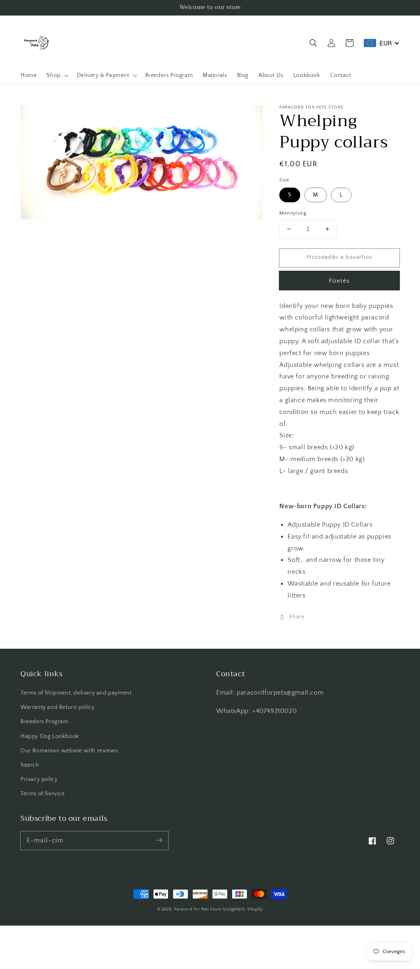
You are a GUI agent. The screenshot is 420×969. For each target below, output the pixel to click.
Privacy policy (39, 779)
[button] (313, 43)
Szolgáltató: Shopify (243, 909)
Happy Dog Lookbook (50, 736)
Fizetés (339, 280)
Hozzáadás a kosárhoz (339, 257)
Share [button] (296, 617)
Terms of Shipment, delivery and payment (76, 693)
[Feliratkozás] (159, 840)
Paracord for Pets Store (198, 909)
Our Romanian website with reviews (69, 750)
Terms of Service (43, 793)
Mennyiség (292, 213)
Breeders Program (44, 721)
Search (30, 765)
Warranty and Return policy (58, 707)
